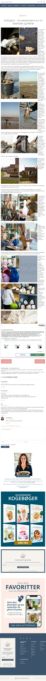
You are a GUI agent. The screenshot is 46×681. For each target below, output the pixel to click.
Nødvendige (22, 354)
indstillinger (34, 335)
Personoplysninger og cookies (40, 678)
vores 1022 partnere (8, 331)
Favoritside (22, 644)
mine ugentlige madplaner (30, 482)
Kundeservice (22, 649)
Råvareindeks (42, 645)
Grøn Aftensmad (33, 646)
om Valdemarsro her (23, 487)
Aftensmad (33, 643)
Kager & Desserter (33, 654)
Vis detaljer (39, 351)
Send (5, 446)
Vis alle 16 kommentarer (10, 426)
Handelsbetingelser (24, 651)
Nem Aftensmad (33, 649)
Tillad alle (37, 354)
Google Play (22, 663)
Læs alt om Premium (22, 654)
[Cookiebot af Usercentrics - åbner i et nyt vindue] (39, 325)
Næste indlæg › (39, 361)
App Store (22, 661)
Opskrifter (3, 5)
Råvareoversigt (31, 5)
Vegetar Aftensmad (33, 652)
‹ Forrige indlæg (6, 361)
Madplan (10, 5)
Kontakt (41, 650)
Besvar (3, 387)
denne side (8, 373)
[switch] (17, 347)
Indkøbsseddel (23, 648)
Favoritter (23, 5)
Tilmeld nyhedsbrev (23, 567)
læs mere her (35, 570)
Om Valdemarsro (42, 648)
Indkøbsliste (17, 5)
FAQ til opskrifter (41, 5)
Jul (31, 656)
